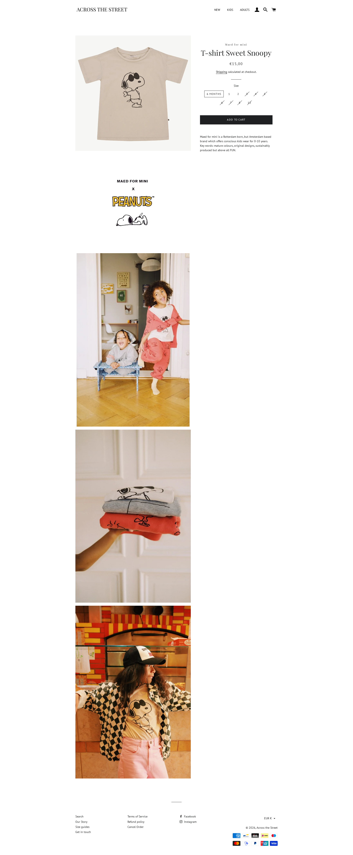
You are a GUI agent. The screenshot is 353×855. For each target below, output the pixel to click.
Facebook (189, 816)
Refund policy (135, 822)
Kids (230, 10)
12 (249, 102)
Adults (244, 10)
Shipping (221, 72)
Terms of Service (137, 816)
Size (236, 86)
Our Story (81, 822)
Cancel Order (135, 827)
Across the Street (267, 827)
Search (79, 816)
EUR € (268, 818)
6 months (214, 94)
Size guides (82, 827)
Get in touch (83, 832)
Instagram (190, 822)
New (217, 10)
